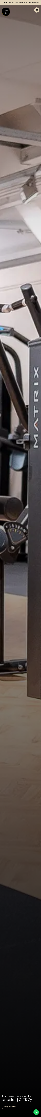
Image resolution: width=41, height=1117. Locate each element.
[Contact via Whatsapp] (36, 1112)
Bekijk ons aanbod (10, 1107)
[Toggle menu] (36, 10)
